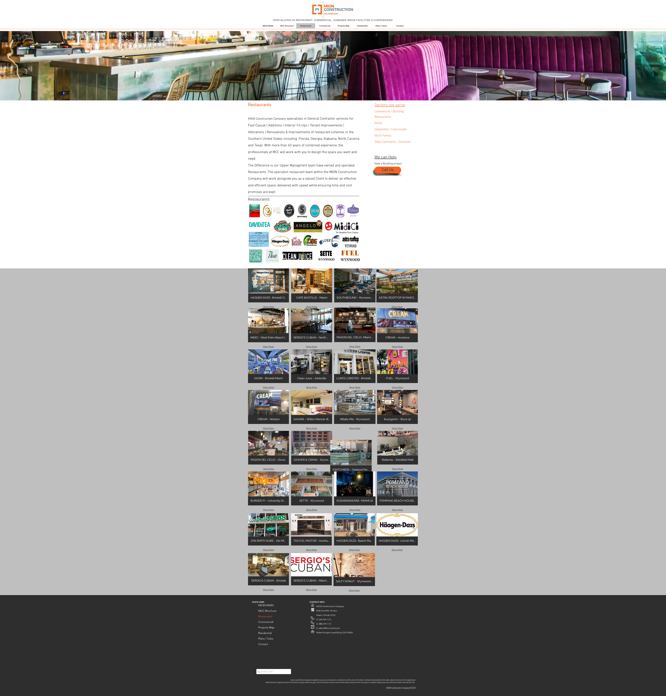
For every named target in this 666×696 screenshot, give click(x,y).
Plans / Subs (265, 638)
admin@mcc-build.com (329, 628)
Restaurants (265, 616)
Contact (263, 644)
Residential (265, 633)
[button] (268, 285)
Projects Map (266, 627)
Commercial (265, 622)
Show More (268, 307)
